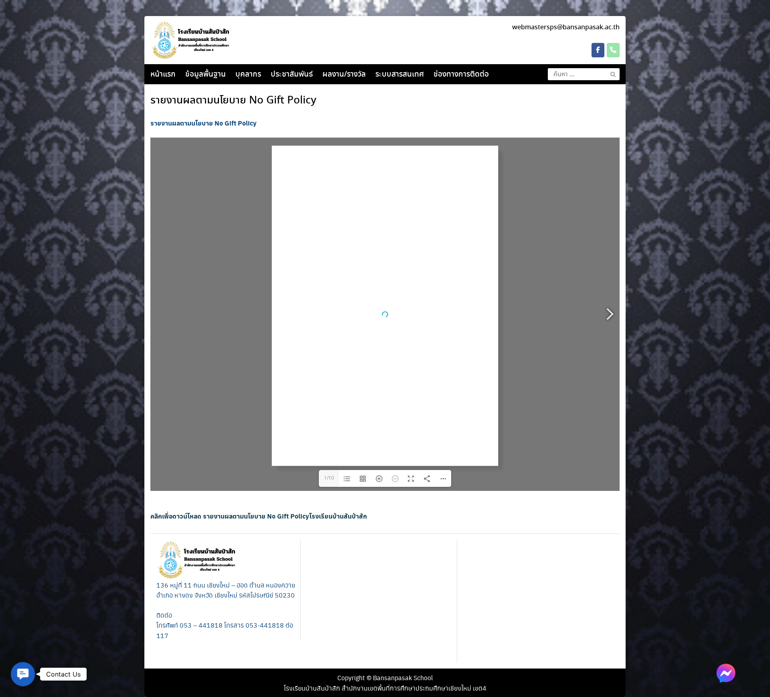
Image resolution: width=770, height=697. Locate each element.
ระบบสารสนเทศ (399, 74)
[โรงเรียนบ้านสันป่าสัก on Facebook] (598, 50)
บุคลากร (248, 74)
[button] (23, 674)
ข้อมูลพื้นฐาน (205, 74)
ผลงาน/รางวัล (344, 74)
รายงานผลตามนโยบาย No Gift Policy (233, 100)
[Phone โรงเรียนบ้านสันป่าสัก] (613, 50)
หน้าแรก (163, 74)
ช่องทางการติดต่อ (461, 74)
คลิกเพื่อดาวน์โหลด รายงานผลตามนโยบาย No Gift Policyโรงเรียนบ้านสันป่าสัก (258, 516)
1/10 (329, 478)
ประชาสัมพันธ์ (292, 74)
